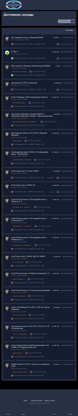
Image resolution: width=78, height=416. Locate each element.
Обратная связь (37, 401)
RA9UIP (27, 40)
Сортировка (69, 30)
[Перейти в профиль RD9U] (7, 53)
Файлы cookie (49, 401)
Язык (26, 401)
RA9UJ (31, 44)
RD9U (26, 54)
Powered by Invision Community (39, 403)
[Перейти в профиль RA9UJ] (12, 44)
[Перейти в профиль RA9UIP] (7, 39)
